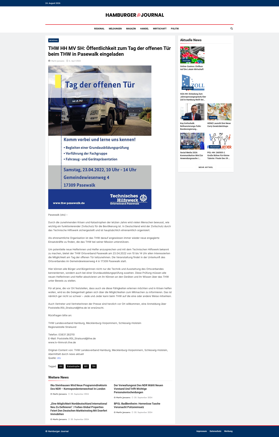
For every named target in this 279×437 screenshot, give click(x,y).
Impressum (201, 431)
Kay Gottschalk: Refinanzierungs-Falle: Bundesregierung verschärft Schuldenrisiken (190, 129)
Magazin (131, 28)
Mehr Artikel (206, 167)
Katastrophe (73, 366)
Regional (99, 28)
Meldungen (115, 28)
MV (86, 366)
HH (60, 366)
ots (59, 358)
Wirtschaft (160, 28)
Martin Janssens (57, 60)
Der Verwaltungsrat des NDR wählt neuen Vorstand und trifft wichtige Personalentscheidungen (138, 389)
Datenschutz (215, 431)
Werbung (228, 431)
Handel (144, 28)
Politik (175, 28)
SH (93, 366)
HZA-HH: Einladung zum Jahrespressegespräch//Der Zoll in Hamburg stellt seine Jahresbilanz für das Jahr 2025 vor (193, 100)
